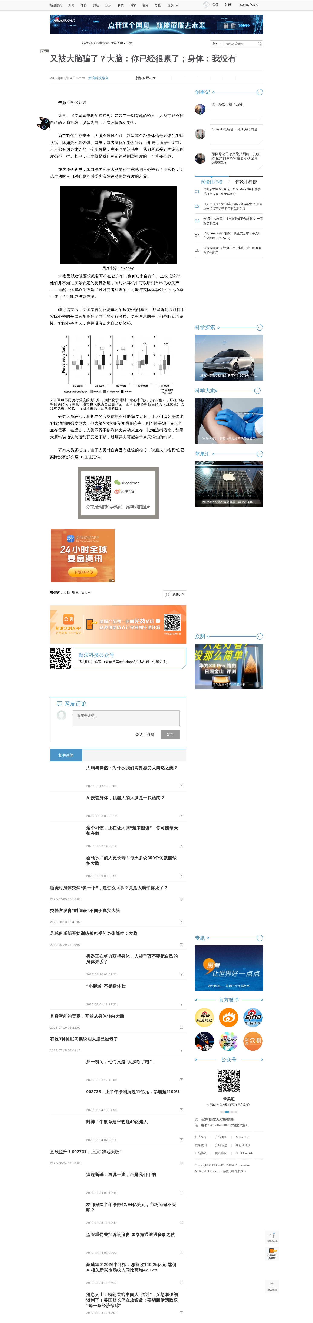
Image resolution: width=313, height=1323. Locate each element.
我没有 (86, 592)
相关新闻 (66, 755)
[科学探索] (204, 1041)
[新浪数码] (228, 1017)
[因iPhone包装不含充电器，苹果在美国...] (229, 484)
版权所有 (241, 1171)
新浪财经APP (146, 78)
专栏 (158, 5)
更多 (170, 5)
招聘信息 (221, 1145)
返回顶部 (272, 1303)
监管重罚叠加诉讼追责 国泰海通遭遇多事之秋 (130, 1234)
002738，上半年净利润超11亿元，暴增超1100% (133, 1091)
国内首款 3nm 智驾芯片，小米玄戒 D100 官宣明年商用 (232, 250)
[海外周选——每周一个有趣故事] (229, 967)
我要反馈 (179, 594)
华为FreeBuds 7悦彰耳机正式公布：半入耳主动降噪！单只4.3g (232, 236)
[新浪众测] (253, 1041)
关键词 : (56, 592)
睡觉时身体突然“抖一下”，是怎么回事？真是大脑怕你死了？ (109, 887)
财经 (96, 5)
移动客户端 (247, 5)
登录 (138, 734)
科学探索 (102, 43)
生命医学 (117, 43)
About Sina (243, 1137)
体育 (84, 5)
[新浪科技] (204, 1017)
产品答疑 (201, 1153)
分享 (229, 78)
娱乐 (108, 5)
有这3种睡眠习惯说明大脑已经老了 (84, 1039)
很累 (75, 592)
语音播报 (272, 1270)
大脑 (66, 592)
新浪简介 (201, 1137)
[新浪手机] (253, 1017)
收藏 (190, 78)
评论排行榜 (246, 182)
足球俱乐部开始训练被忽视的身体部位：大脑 (93, 933)
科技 (121, 5)
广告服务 (221, 1137)
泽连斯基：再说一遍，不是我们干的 (121, 1174)
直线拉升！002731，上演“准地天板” (86, 1151)
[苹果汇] (228, 1041)
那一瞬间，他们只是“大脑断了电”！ (121, 1061)
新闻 (71, 5)
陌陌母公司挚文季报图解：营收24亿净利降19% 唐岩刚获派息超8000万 (236, 157)
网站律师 (221, 1153)
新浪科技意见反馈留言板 (217, 1119)
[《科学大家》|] (229, 420)
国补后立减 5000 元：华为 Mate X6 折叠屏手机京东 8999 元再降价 (232, 192)
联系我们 (201, 1145)
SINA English (244, 1153)
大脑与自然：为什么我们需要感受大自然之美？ (132, 767)
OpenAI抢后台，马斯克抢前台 (234, 129)
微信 (216, 78)
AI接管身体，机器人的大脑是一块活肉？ (125, 797)
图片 (145, 5)
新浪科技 (88, 43)
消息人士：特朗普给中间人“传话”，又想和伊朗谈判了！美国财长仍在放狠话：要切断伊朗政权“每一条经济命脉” (132, 1300)
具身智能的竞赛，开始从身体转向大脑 (87, 1016)
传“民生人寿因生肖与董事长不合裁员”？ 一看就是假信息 (233, 221)
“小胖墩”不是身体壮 (106, 986)
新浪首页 (56, 5)
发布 (170, 734)
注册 (228, 4)
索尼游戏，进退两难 (227, 104)
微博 (203, 78)
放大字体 (177, 78)
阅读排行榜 (212, 182)
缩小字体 (164, 78)
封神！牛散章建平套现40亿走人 (117, 1121)
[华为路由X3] (229, 666)
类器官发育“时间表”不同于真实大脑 (85, 910)
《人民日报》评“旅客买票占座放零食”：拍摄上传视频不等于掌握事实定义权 (232, 206)
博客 (133, 5)
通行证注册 (243, 1145)
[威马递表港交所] (229, 357)
